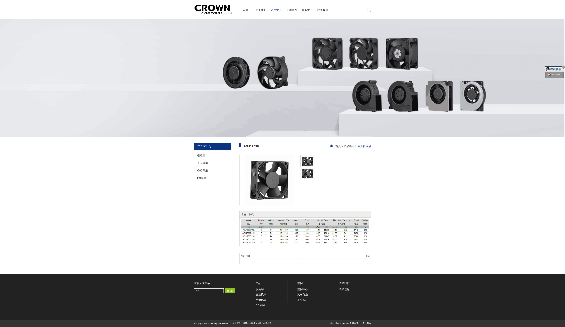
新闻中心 (307, 10)
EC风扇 (201, 178)
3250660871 (557, 75)
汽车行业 (302, 294)
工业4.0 (301, 299)
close (563, 67)
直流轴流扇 (364, 146)
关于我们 (261, 10)
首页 (245, 10)
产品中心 (276, 10)
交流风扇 (202, 170)
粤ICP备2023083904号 (341, 323)
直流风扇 (202, 163)
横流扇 (201, 155)
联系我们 (322, 10)
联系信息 (344, 289)
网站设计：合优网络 (361, 323)
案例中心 (302, 289)
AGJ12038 (305, 256)
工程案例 (291, 10)
